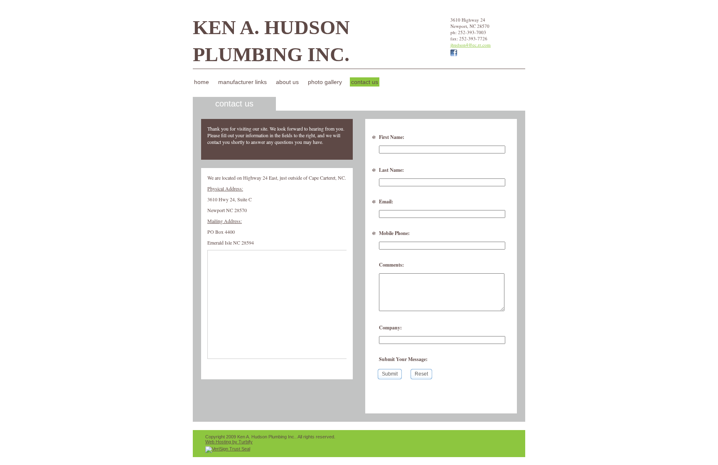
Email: (386, 201)
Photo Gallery (325, 82)
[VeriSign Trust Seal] (227, 448)
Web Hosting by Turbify (229, 441)
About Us (287, 82)
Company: (390, 327)
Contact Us (364, 82)
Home (201, 82)
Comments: (391, 264)
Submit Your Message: (403, 359)
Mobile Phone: (394, 233)
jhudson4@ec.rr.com (470, 45)
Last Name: (391, 169)
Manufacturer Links (242, 82)
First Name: (391, 137)
